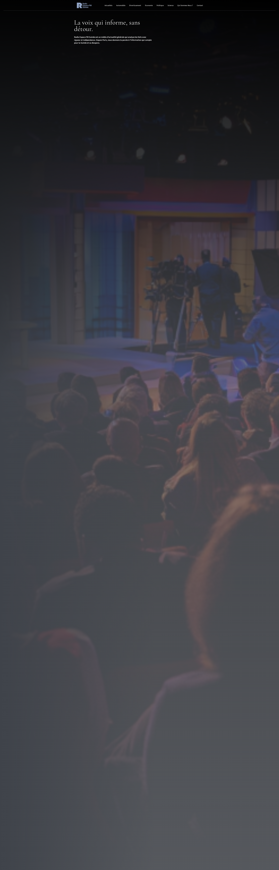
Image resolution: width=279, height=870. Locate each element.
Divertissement (135, 5)
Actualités (108, 5)
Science (171, 5)
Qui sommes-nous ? (185, 5)
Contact (200, 5)
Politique (160, 5)
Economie (149, 5)
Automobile (120, 5)
